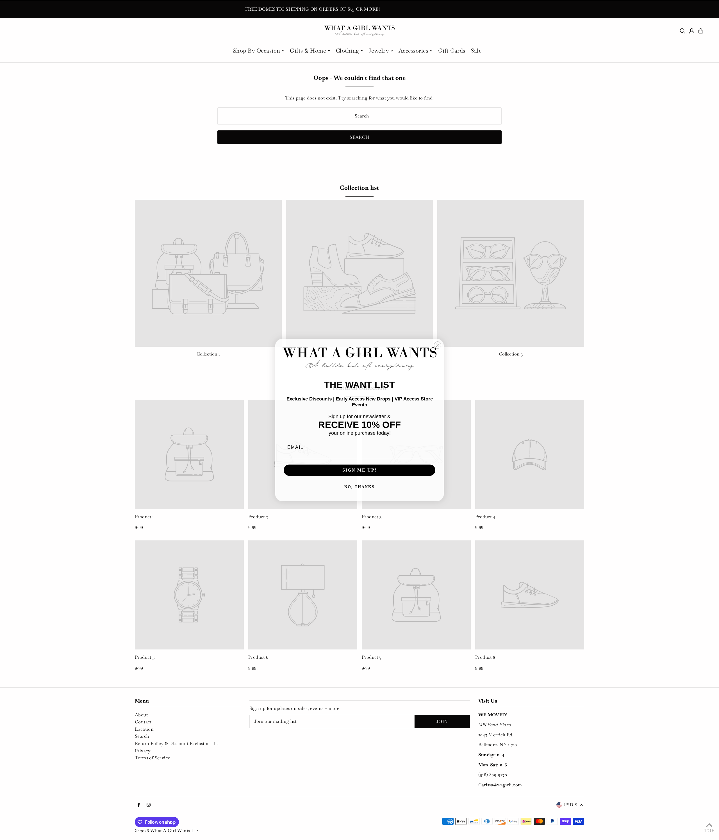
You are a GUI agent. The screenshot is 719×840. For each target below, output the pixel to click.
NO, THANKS (359, 487)
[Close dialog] (437, 345)
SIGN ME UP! (359, 470)
